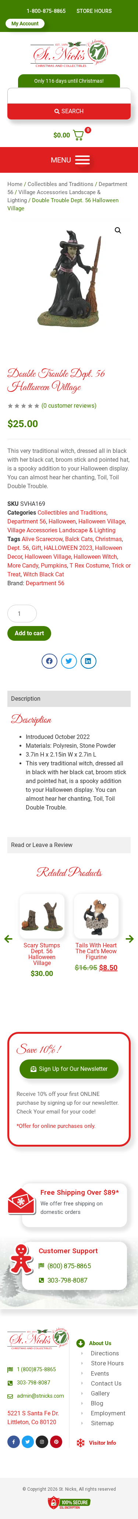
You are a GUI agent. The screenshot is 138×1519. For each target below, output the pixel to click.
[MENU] (82, 160)
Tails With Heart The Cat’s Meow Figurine (45, 951)
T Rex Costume (89, 565)
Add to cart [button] (45, 974)
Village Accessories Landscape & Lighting (61, 530)
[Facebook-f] (13, 1442)
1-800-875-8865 (46, 11)
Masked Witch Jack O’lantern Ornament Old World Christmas (99, 954)
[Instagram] (42, 1442)
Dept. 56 (18, 547)
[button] (118, 230)
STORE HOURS (94, 11)
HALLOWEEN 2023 (68, 547)
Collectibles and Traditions (60, 184)
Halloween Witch (95, 556)
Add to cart (29, 633)
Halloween (62, 521)
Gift (36, 547)
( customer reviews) (69, 405)
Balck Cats (79, 539)
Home (14, 184)
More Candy (22, 565)
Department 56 (26, 521)
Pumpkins (54, 565)
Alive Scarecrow (42, 539)
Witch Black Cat (43, 574)
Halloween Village (101, 521)
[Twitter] (28, 1442)
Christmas (108, 539)
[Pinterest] (56, 1442)
